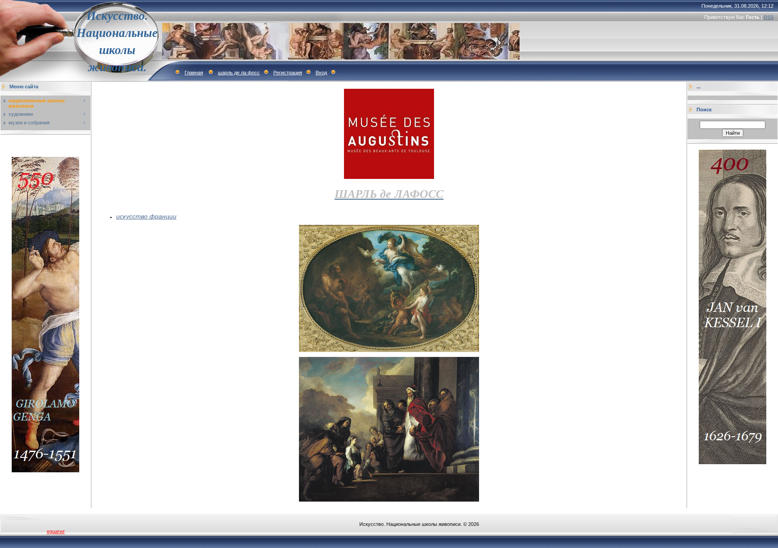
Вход (321, 72)
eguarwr (56, 531)
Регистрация (287, 72)
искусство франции (146, 216)
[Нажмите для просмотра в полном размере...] (389, 350)
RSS (768, 17)
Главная (194, 72)
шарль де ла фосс (239, 72)
